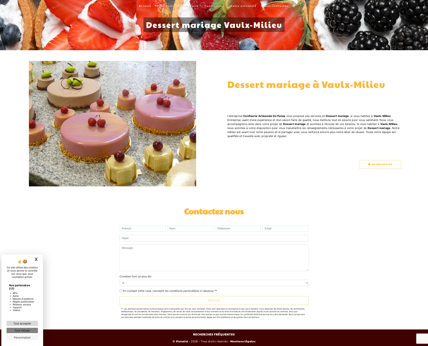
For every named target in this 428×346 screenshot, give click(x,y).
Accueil (145, 6)
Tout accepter (22, 323)
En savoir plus (381, 164)
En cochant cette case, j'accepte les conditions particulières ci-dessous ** (170, 290)
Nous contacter (275, 6)
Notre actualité (243, 6)
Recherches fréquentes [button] (214, 334)
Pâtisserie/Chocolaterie (177, 6)
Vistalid (182, 341)
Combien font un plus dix (135, 276)
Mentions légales (242, 341)
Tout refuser (22, 330)
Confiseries (214, 6)
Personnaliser (22, 337)
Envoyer (214, 300)
